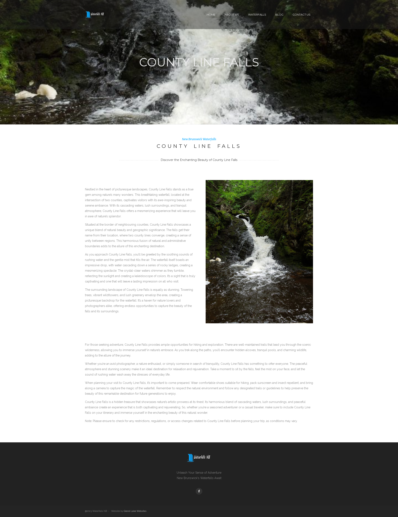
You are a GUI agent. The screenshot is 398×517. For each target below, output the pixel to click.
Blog (279, 14)
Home (211, 14)
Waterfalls (257, 14)
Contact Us (301, 14)
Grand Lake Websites (135, 511)
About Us (231, 14)
